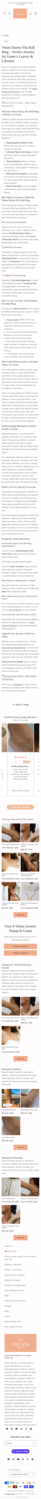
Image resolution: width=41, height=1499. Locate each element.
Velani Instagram (20, 953)
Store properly (12, 320)
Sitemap (8, 1306)
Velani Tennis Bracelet (8, 1198)
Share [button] (6, 35)
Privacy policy (30, 1494)
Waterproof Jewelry (12, 1280)
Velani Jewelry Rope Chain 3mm (10, 874)
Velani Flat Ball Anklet (8, 1110)
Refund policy (18, 1494)
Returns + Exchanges (13, 1270)
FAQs (7, 1296)
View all (20, 915)
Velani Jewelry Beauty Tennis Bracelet (30, 845)
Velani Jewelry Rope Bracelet (10, 844)
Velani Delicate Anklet (8, 1137)
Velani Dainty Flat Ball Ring (13, 648)
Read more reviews (20, 807)
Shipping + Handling (13, 1264)
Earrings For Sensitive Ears (15, 1285)
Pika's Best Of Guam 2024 (15, 1301)
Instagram (17, 684)
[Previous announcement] (4, 3)
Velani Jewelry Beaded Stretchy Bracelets (28, 874)
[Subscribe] (33, 1443)
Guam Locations (20, 946)
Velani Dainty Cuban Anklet (29, 1110)
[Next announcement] (36, 3)
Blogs (7, 1311)
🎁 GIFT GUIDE (11, 1251)
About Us (8, 1246)
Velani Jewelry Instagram (15, 1275)
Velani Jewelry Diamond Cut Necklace (29, 904)
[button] (4, 13)
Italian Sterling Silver (13, 1321)
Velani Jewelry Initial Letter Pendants (10, 904)
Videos (7, 1316)
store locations (15, 610)
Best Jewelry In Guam (13, 1327)
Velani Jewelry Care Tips (14, 1290)
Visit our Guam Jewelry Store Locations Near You (20, 1257)
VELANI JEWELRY (19, 1491)
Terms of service (21, 1497)
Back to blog (22, 704)
